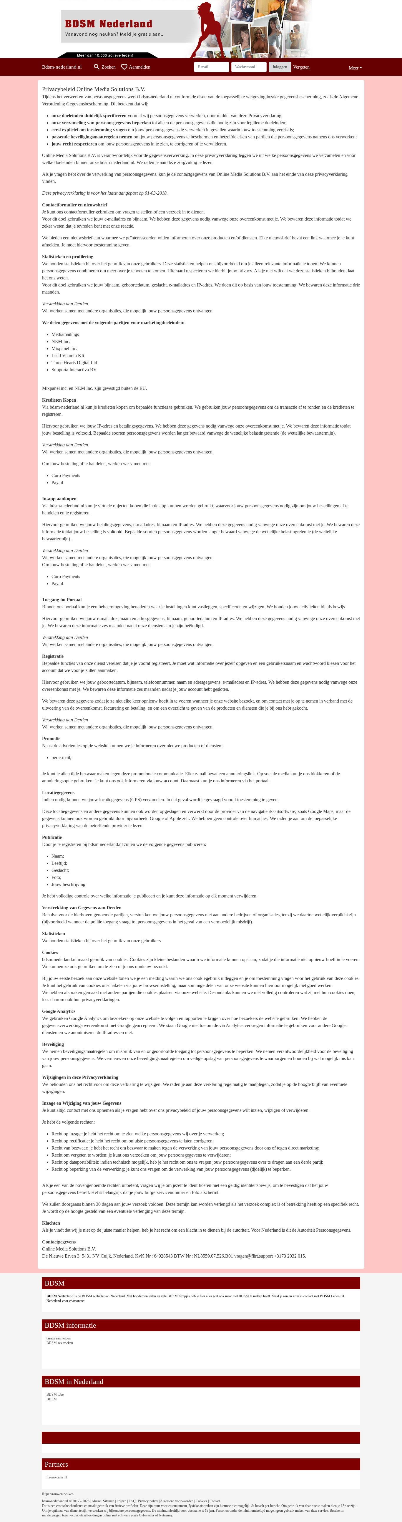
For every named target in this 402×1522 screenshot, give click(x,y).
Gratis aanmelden (58, 1338)
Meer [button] (353, 67)
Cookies (201, 1501)
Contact (215, 1501)
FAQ (132, 1501)
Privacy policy (148, 1501)
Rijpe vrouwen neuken (58, 1494)
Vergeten (301, 66)
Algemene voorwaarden (176, 1501)
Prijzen (121, 1501)
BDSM (51, 1399)
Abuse (96, 1501)
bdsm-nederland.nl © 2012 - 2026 (65, 1501)
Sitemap (108, 1501)
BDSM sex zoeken (59, 1343)
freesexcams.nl (56, 1477)
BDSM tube (55, 1394)
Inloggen (280, 66)
